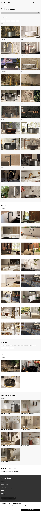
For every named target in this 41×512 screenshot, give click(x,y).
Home (2, 5)
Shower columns (14, 345)
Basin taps (3, 20)
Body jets (35, 345)
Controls (3, 345)
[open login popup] (36, 2)
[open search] (32, 2)
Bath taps (13, 20)
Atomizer (3, 347)
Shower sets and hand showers (23, 345)
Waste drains (11, 471)
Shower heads (8, 345)
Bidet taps (17, 20)
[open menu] (38, 2)
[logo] (5, 2)
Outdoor (7, 347)
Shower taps (8, 20)
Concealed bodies (4, 471)
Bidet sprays (12, 347)
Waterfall (31, 345)
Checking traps (16, 471)
